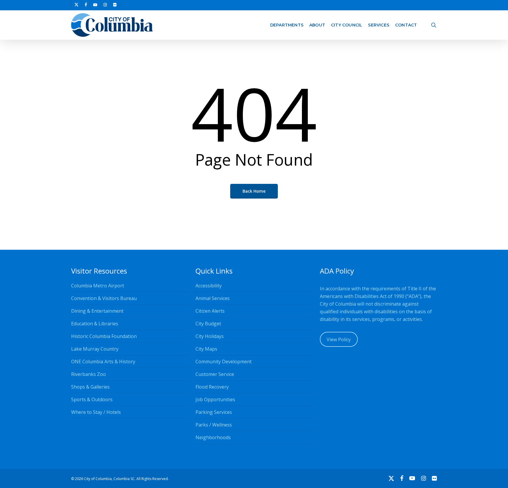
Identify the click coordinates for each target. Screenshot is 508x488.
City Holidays (209, 336)
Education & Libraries (94, 323)
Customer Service (214, 374)
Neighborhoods (213, 437)
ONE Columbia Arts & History (103, 361)
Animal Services (212, 298)
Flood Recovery (212, 387)
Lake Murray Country (94, 349)
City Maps (206, 349)
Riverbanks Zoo (88, 374)
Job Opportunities (215, 399)
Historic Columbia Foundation (104, 336)
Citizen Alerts (210, 311)
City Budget (208, 323)
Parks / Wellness (213, 425)
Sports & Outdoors (92, 399)
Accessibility (208, 285)
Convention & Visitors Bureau (104, 298)
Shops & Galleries (90, 387)
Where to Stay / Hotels (96, 412)
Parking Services (213, 412)
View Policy (339, 339)
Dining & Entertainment (97, 311)
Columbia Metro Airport (97, 285)
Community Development (223, 361)
